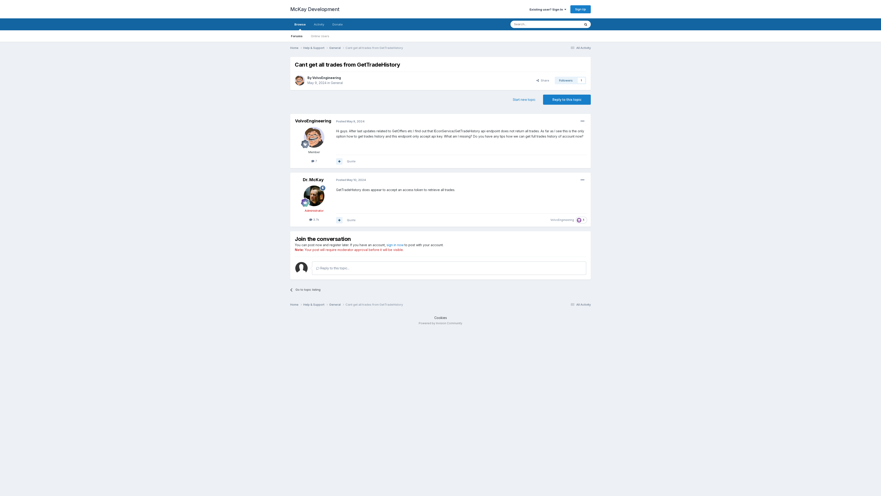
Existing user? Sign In (547, 9)
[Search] (586, 24)
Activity (319, 24)
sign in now (395, 245)
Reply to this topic (566, 99)
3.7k (315, 219)
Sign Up (580, 9)
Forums (297, 36)
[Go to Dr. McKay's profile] (314, 196)
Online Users (320, 36)
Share (544, 80)
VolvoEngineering (326, 78)
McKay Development (315, 9)
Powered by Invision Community (440, 323)
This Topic (567, 24)
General (337, 83)
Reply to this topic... (334, 268)
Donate (337, 24)
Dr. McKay (313, 179)
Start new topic (524, 99)
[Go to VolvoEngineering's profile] (300, 80)
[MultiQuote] (339, 161)
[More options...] (582, 121)
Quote (351, 161)
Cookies (440, 318)
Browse (300, 24)
